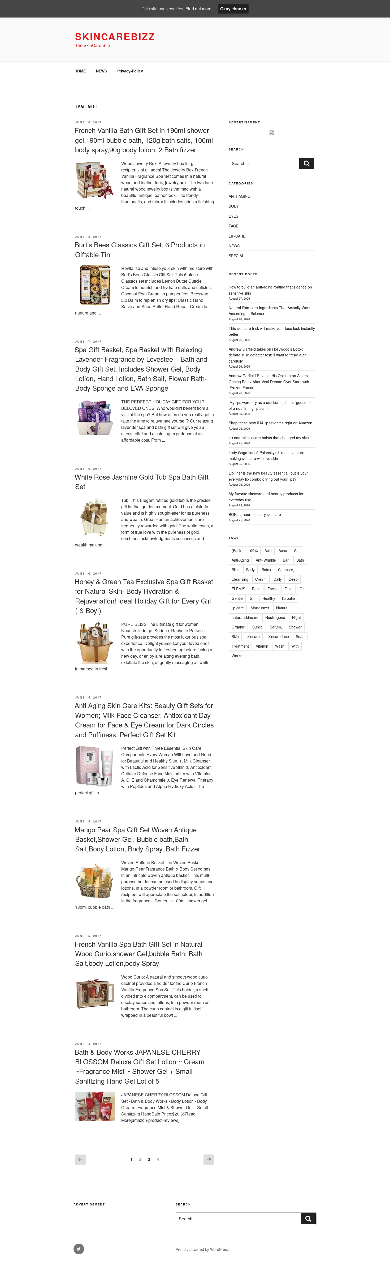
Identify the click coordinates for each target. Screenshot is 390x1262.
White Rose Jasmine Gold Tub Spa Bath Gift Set (142, 481)
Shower (295, 627)
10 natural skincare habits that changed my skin (269, 437)
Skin (235, 636)
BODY (234, 206)
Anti (297, 550)
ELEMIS (238, 588)
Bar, (286, 560)
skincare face (278, 636)
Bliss (235, 569)
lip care (238, 607)
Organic (238, 627)
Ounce (257, 627)
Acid (268, 550)
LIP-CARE (237, 236)
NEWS (101, 71)
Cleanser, (286, 569)
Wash (279, 646)
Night (296, 617)
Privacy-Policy (130, 71)
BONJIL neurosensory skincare (255, 514)
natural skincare (245, 617)
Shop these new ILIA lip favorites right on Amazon (270, 422)
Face (256, 588)
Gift (252, 598)
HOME (80, 71)
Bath (300, 560)
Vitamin (262, 646)
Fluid (288, 588)
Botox (266, 569)
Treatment (240, 646)
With (295, 646)
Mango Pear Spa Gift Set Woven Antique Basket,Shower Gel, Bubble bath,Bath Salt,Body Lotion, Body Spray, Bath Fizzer (137, 839)
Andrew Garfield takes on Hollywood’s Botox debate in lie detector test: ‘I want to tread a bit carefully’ (267, 355)
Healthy (268, 598)
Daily (278, 579)
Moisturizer (260, 607)
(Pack (236, 550)
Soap (300, 636)
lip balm (288, 598)
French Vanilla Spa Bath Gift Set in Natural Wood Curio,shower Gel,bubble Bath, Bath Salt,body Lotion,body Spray (138, 953)
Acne (283, 550)
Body (250, 569)
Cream (261, 579)
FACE (233, 226)
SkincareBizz (115, 36)
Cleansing (240, 579)
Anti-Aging (240, 560)
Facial (272, 588)
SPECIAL (236, 255)
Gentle (237, 598)
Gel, (303, 588)
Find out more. (199, 9)
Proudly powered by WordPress (202, 1249)
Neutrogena (275, 617)
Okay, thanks (233, 9)
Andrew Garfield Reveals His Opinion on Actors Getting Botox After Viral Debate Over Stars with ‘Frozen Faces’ (269, 381)
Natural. (282, 607)
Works (237, 655)
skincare (253, 636)
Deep (293, 579)
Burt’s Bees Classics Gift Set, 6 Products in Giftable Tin (140, 249)
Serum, (276, 627)
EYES (233, 216)
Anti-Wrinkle (266, 560)
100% (253, 550)
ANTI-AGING (239, 196)
